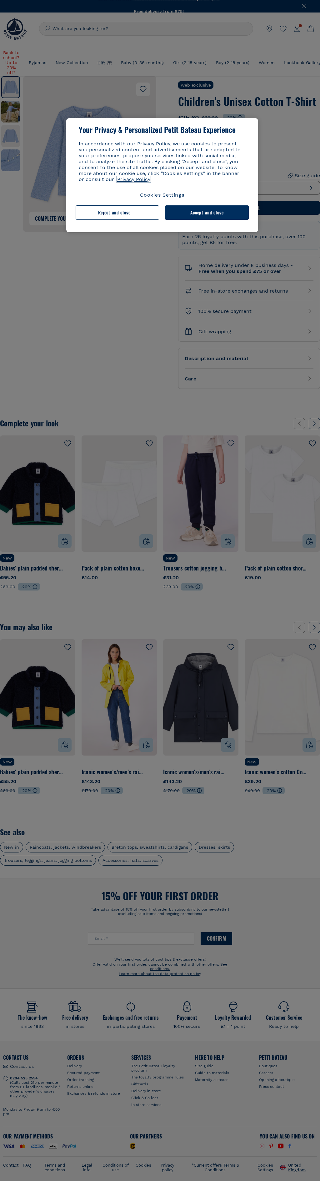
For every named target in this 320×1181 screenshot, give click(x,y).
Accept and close (207, 212)
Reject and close (114, 212)
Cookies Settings (162, 195)
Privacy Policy (133, 179)
